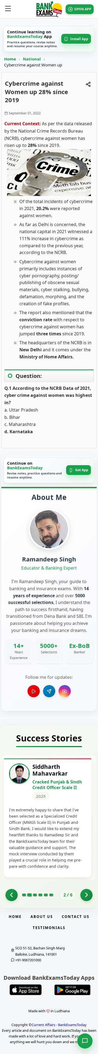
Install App (79, 39)
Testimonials (49, 927)
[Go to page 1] (11, 895)
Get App (81, 470)
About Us (41, 916)
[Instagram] (65, 691)
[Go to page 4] (40, 895)
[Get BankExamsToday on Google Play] (72, 989)
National (32, 59)
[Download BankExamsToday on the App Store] (25, 989)
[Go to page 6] (51, 895)
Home (10, 59)
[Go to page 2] (29, 894)
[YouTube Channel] (33, 691)
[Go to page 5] (46, 895)
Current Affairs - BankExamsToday (59, 1024)
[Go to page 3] (35, 895)
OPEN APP (82, 9)
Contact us (75, 916)
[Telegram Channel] (49, 691)
